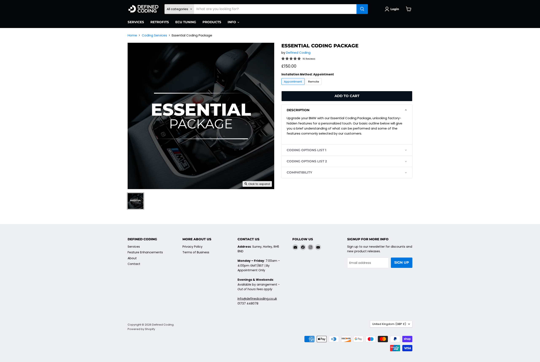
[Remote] (314, 86)
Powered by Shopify (141, 329)
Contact (134, 264)
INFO (232, 22)
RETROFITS (159, 22)
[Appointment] (293, 86)
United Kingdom (389, 324)
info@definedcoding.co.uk (257, 299)
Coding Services (154, 35)
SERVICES (136, 22)
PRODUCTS (211, 22)
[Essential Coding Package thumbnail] (135, 201)
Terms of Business (195, 252)
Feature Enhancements (145, 252)
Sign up (401, 262)
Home (132, 35)
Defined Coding (298, 52)
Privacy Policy (192, 246)
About (132, 258)
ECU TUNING (185, 22)
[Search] (362, 9)
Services (134, 246)
